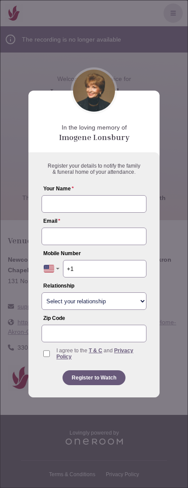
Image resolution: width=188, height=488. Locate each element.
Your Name (58, 189)
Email (51, 221)
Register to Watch (94, 378)
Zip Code (54, 318)
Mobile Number (62, 253)
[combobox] (52, 268)
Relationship (58, 286)
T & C (95, 351)
